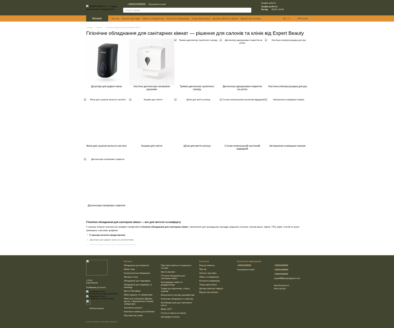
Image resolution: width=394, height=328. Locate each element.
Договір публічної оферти (225, 18)
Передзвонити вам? (157, 4)
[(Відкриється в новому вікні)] (88, 302)
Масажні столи (131, 277)
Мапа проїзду (280, 288)
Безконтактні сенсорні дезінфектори (178, 295)
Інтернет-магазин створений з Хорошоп (101, 322)
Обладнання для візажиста (136, 265)
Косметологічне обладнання (137, 273)
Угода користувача (201, 18)
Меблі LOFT (166, 309)
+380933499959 (136, 4)
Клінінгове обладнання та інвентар (177, 299)
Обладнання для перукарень (137, 281)
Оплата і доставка (131, 18)
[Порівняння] (289, 7)
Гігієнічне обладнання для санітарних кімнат (173, 277)
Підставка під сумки (133, 315)
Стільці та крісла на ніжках (173, 313)
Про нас (115, 18)
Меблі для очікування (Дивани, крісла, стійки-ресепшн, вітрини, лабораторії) (139, 301)
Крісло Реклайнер (132, 291)
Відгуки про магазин (251, 18)
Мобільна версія (96, 308)
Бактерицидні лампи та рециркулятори (171, 283)
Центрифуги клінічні (170, 317)
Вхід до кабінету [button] (207, 265)
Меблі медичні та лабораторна (138, 295)
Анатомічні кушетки (133, 308)
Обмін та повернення (153, 18)
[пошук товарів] (248, 10)
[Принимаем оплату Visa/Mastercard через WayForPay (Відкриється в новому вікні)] (102, 292)
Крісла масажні (168, 272)
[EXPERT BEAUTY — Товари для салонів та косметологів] (96, 267)
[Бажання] (297, 7)
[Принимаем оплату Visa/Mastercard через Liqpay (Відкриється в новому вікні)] (102, 297)
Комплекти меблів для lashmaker (139, 311)
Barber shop (129, 269)
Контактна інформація (178, 18)
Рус (289, 18)
